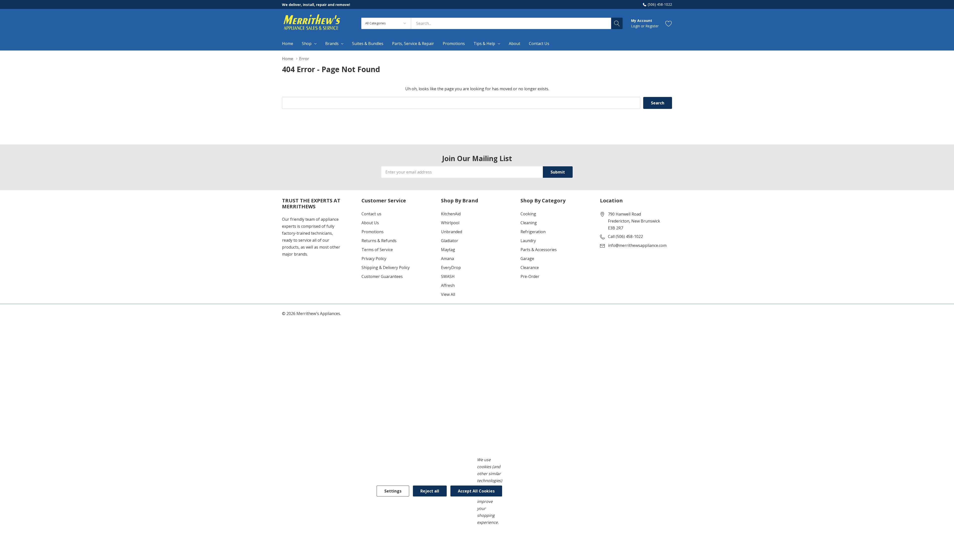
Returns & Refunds (379, 240)
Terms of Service (377, 249)
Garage (527, 258)
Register (652, 26)
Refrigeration (533, 231)
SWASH (448, 276)
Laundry (528, 240)
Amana (447, 258)
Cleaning (528, 222)
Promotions (372, 231)
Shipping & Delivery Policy (385, 267)
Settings (392, 491)
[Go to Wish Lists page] (668, 23)
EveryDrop (451, 267)
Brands (332, 43)
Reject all (429, 491)
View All (448, 294)
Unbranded (451, 231)
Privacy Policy (373, 258)
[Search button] (617, 23)
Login (636, 26)
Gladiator (449, 240)
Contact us (371, 214)
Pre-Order (529, 276)
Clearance (529, 267)
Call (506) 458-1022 (625, 236)
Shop (307, 43)
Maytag (448, 249)
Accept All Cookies (476, 491)
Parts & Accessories (538, 249)
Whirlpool (450, 222)
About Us (370, 222)
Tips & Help (484, 43)
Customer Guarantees (382, 276)
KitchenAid (451, 214)
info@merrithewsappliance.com (637, 245)
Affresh (448, 285)
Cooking (528, 214)
